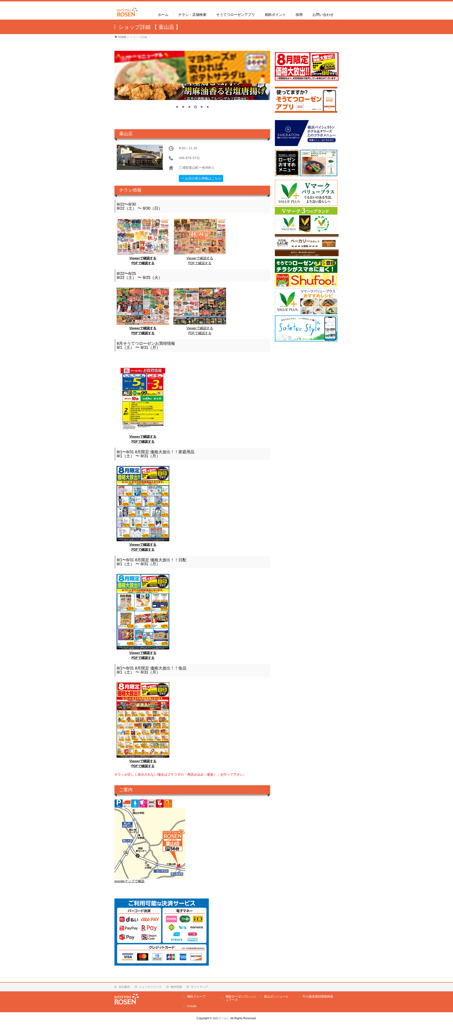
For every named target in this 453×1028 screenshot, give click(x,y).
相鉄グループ (196, 996)
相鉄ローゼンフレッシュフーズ (241, 998)
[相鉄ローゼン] (127, 16)
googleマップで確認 (129, 881)
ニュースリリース (150, 987)
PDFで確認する (143, 263)
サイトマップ (199, 987)
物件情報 (176, 987)
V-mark (192, 1006)
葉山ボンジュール (276, 996)
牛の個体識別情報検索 (317, 996)
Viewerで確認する (142, 258)
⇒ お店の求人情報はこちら (201, 178)
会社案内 (124, 987)
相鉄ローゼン (221, 1018)
